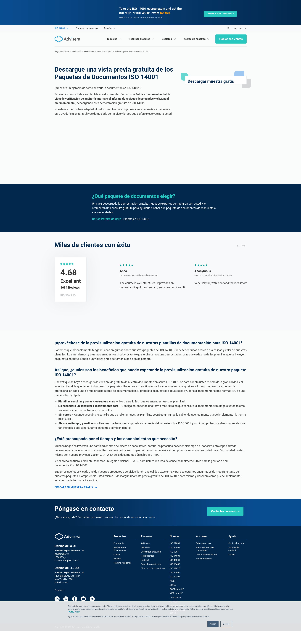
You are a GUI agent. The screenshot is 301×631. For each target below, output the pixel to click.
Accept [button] (213, 623)
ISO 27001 (175, 543)
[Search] (228, 28)
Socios (231, 554)
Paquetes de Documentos (83, 52)
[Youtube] (83, 598)
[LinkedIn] (57, 598)
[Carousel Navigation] (241, 245)
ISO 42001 (175, 547)
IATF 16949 (175, 597)
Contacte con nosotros (87, 28)
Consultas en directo (151, 564)
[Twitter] (65, 598)
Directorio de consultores (153, 568)
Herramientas (147, 556)
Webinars (145, 547)
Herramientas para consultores (205, 549)
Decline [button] (226, 623)
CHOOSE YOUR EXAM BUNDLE (220, 14)
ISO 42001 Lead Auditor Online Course (119, 275)
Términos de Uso (204, 558)
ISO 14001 (175, 556)
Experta (117, 558)
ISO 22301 (175, 576)
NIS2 (172, 581)
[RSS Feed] (92, 598)
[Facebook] (74, 598)
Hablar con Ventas (231, 39)
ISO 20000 (175, 572)
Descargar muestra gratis (74, 487)
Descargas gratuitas (151, 551)
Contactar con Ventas (206, 554)
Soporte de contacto (233, 549)
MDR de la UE (176, 593)
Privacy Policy (73, 611)
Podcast (145, 560)
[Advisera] (67, 536)
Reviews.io (68, 295)
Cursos (117, 554)
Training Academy (122, 563)
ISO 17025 (175, 568)
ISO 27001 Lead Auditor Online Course (194, 275)
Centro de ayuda (236, 543)
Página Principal (62, 52)
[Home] (68, 39)
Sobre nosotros (203, 543)
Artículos (145, 543)
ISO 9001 (174, 551)
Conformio (119, 543)
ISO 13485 (175, 564)
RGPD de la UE (177, 589)
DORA (173, 585)
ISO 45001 (175, 560)
